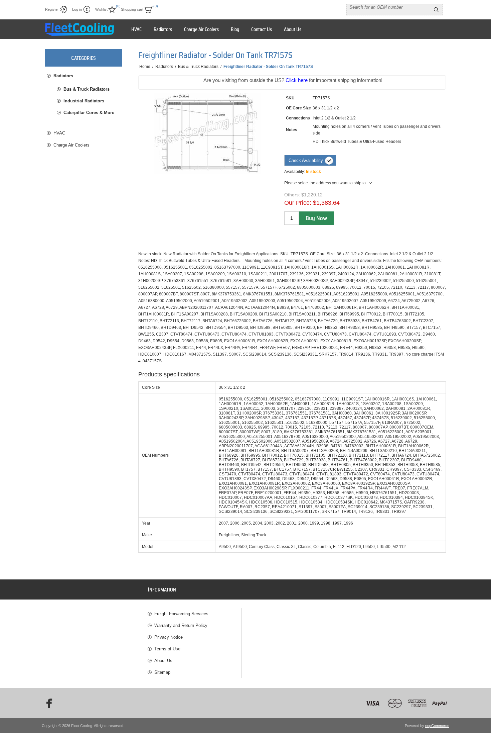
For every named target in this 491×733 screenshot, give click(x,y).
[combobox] (388, 7)
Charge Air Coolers (71, 145)
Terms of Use (167, 648)
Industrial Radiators (83, 100)
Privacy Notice (168, 637)
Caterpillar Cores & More (88, 112)
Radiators (63, 75)
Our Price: (297, 202)
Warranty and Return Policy (180, 625)
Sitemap (162, 672)
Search (436, 9)
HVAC (59, 132)
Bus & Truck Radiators (86, 89)
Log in (77, 9)
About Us (163, 660)
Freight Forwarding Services (181, 613)
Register (52, 9)
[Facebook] (47, 703)
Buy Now (316, 218)
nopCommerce (437, 726)
